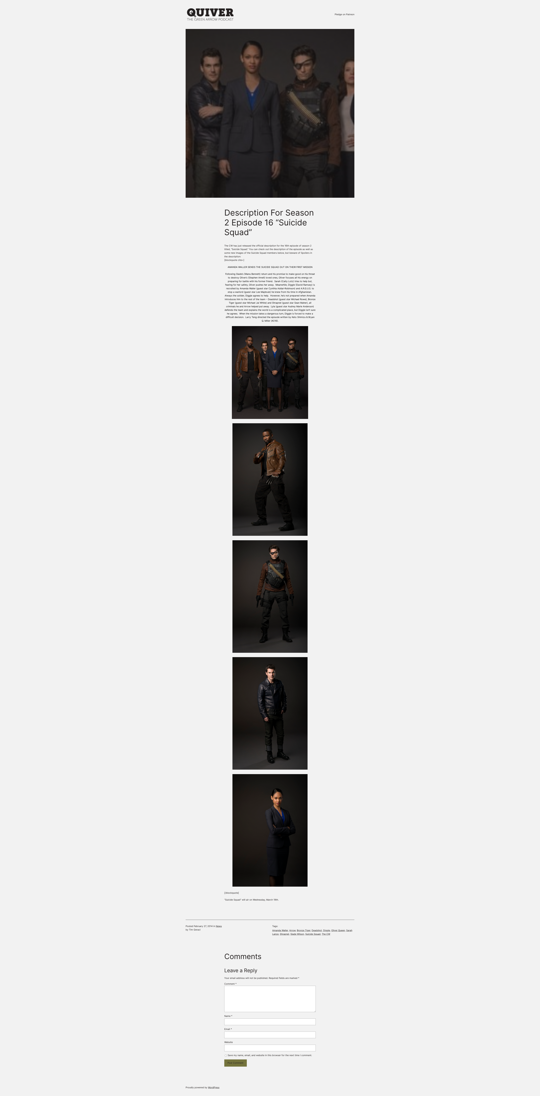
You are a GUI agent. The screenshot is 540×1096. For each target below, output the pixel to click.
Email (228, 1029)
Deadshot (317, 930)
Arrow (292, 930)
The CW (326, 934)
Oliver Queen (338, 930)
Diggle (326, 930)
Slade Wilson (297, 934)
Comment (230, 983)
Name (228, 1016)
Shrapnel (284, 934)
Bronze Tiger (303, 930)
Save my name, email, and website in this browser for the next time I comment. (270, 1055)
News (219, 926)
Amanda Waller (280, 930)
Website (228, 1042)
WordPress (213, 1087)
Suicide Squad (312, 934)
